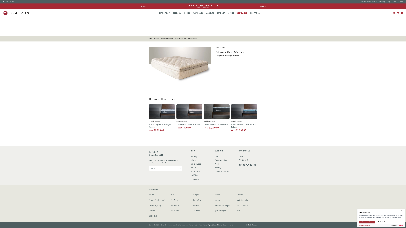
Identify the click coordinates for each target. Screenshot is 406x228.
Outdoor (221, 13)
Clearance (242, 13)
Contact (241, 156)
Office (231, 13)
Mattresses (198, 13)
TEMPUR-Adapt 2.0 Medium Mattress (188, 125)
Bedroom (177, 13)
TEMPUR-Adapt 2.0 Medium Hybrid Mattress (160, 126)
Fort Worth (174, 200)
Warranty (218, 167)
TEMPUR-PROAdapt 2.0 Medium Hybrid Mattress (243, 126)
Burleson (218, 194)
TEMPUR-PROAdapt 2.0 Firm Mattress (216, 125)
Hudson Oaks (197, 200)
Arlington (196, 194)
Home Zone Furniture (168, 225)
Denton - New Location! (157, 200)
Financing (194, 156)
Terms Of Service (228, 225)
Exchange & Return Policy (221, 162)
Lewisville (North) (242, 200)
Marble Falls (175, 205)
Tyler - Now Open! (220, 210)
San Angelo (196, 210)
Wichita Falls (153, 216)
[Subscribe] (179, 168)
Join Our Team (195, 171)
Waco (238, 210)
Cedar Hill (240, 194)
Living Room (164, 13)
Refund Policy (217, 225)
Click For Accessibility (222, 171)
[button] (164, 13)
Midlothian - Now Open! (222, 205)
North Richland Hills (243, 205)
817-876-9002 (243, 160)
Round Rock (175, 210)
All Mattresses (167, 38)
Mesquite (196, 205)
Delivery (193, 160)
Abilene (151, 194)
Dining (187, 13)
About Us (193, 167)
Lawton (217, 200)
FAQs (216, 156)
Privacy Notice (193, 225)
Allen (172, 194)
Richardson (152, 210)
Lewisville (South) (155, 205)
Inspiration (255, 13)
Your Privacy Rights (206, 225)
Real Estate (194, 175)
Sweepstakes (195, 178)
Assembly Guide (196, 163)
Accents (210, 13)
